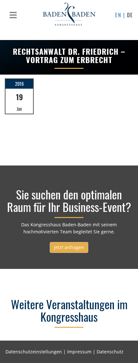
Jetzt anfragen (69, 247)
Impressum (79, 352)
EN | (121, 15)
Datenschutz (110, 352)
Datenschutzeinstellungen (33, 352)
